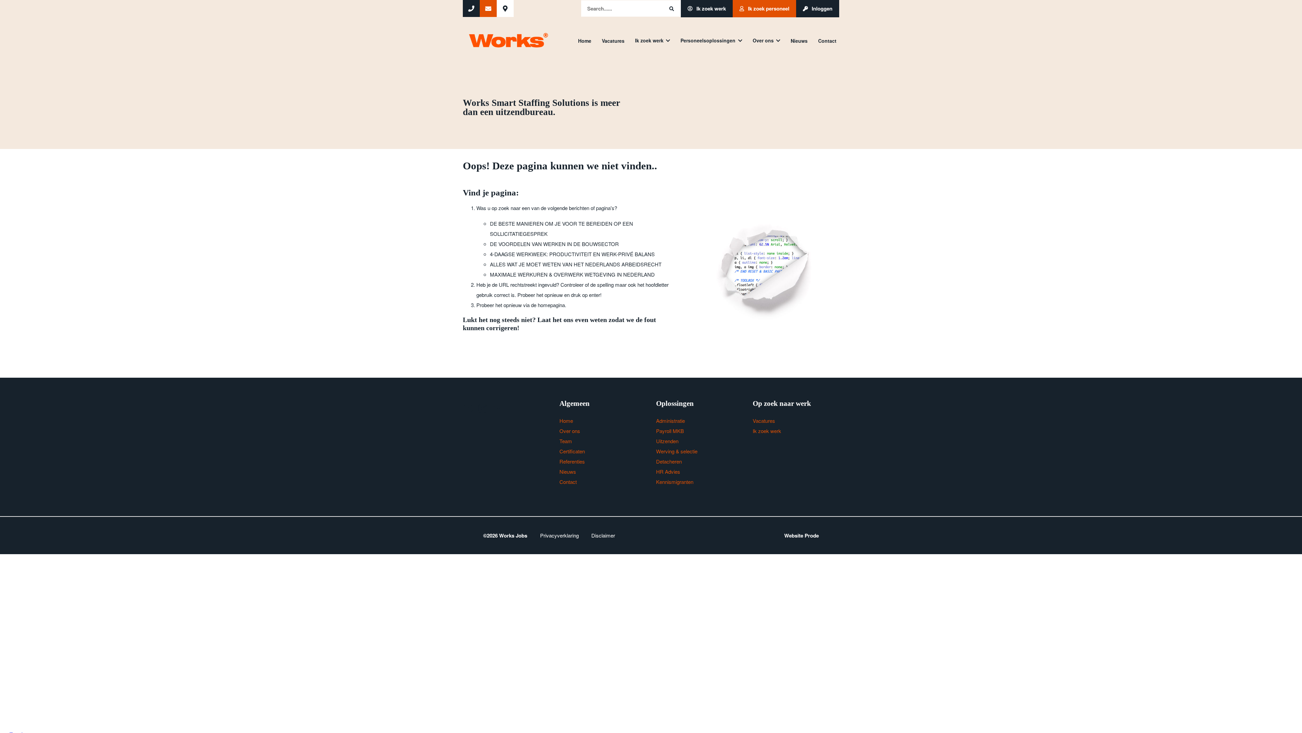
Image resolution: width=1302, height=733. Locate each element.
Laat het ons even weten (572, 319)
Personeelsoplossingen (707, 40)
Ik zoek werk (710, 8)
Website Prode (801, 535)
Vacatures (613, 40)
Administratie (670, 420)
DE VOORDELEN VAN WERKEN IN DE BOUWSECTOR (554, 243)
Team (565, 441)
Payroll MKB (670, 430)
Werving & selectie (676, 451)
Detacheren (669, 461)
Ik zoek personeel (768, 8)
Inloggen (821, 8)
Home (584, 40)
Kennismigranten (674, 481)
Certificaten (572, 451)
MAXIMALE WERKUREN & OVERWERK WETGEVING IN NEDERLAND (572, 274)
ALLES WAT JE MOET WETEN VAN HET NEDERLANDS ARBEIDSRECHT (576, 264)
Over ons (763, 40)
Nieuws (799, 40)
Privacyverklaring (559, 535)
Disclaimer (603, 535)
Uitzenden (667, 441)
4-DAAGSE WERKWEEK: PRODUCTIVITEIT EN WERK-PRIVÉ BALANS (572, 254)
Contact (827, 40)
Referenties (572, 461)
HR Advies (668, 471)
